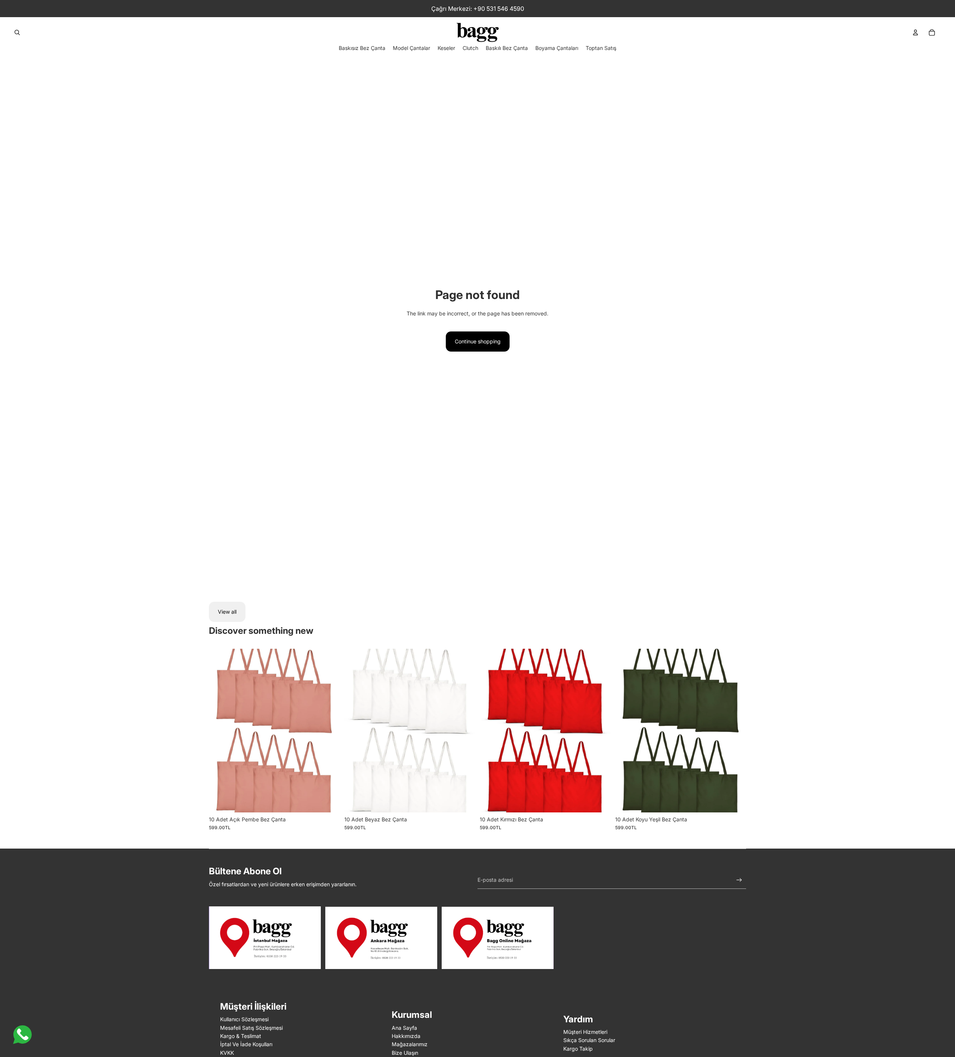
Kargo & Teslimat (240, 1036)
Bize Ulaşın (405, 1053)
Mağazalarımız (410, 1044)
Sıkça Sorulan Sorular (589, 1040)
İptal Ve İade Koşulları (246, 1044)
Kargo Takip (578, 1048)
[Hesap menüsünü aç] (915, 32)
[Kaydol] (739, 880)
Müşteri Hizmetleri (585, 1032)
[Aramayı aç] (17, 32)
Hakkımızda (406, 1036)
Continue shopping (478, 341)
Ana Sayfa (404, 1028)
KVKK (227, 1053)
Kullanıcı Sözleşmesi (244, 1019)
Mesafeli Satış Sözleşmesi (251, 1028)
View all (227, 611)
